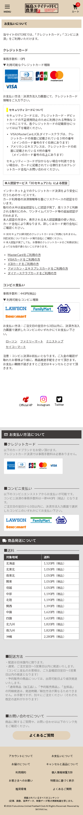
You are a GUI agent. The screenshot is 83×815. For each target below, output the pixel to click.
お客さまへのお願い (21, 780)
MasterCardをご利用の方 (24, 255)
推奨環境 (20, 789)
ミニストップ (54, 341)
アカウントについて (21, 756)
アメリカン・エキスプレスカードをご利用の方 (38, 268)
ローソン (11, 341)
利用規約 (20, 772)
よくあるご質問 (41, 735)
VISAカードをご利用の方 (24, 259)
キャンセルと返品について (62, 764)
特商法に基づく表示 (62, 780)
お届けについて (21, 764)
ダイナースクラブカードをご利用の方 (32, 273)
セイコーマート (16, 347)
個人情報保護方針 (62, 772)
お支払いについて (62, 756)
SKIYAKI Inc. (41, 809)
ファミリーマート (31, 341)
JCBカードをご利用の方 (23, 264)
